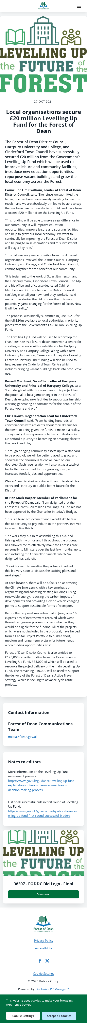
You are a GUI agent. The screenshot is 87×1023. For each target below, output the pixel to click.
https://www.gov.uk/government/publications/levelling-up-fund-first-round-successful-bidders (42, 813)
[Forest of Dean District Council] (43, 924)
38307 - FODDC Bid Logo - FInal (43, 883)
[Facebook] (40, 961)
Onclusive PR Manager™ (52, 989)
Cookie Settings (43, 973)
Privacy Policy (43, 940)
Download (43, 894)
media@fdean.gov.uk (22, 737)
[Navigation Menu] (79, 6)
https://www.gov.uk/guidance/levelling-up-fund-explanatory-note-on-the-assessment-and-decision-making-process (41, 785)
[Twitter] (47, 961)
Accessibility (43, 948)
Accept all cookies (59, 1016)
